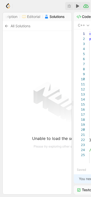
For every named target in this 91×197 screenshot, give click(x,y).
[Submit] (86, 6)
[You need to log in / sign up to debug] (69, 6)
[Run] (78, 6)
